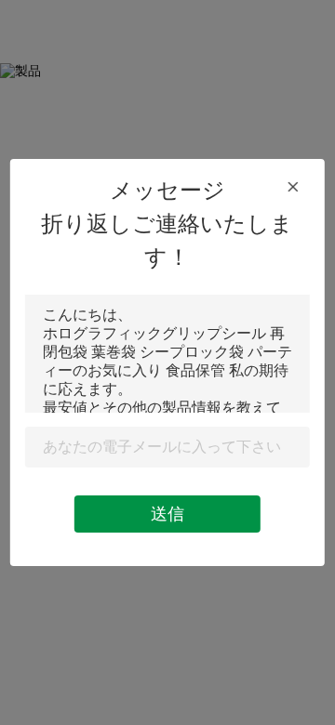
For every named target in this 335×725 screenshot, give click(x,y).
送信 (167, 514)
